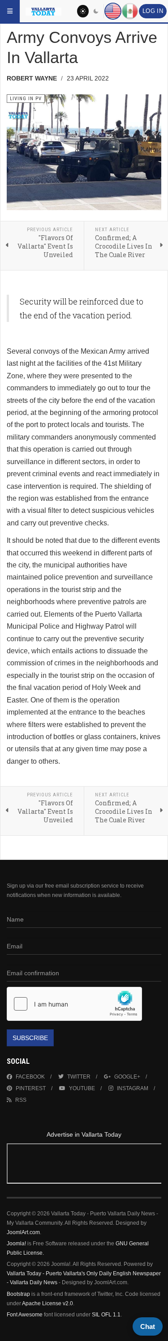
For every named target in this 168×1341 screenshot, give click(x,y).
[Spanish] (130, 11)
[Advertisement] (84, 1165)
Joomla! (16, 1243)
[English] (113, 11)
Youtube (82, 1088)
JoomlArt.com (23, 1232)
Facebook (30, 1077)
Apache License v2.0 (47, 1303)
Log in (152, 11)
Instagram (132, 1088)
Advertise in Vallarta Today (84, 1134)
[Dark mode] (96, 11)
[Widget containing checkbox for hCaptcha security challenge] (74, 1004)
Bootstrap (18, 1294)
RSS (20, 1100)
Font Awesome (25, 1314)
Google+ (127, 1077)
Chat (147, 1326)
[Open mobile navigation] (10, 11)
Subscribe (30, 1037)
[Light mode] (83, 11)
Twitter (78, 1077)
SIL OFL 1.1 (106, 1314)
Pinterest (31, 1088)
